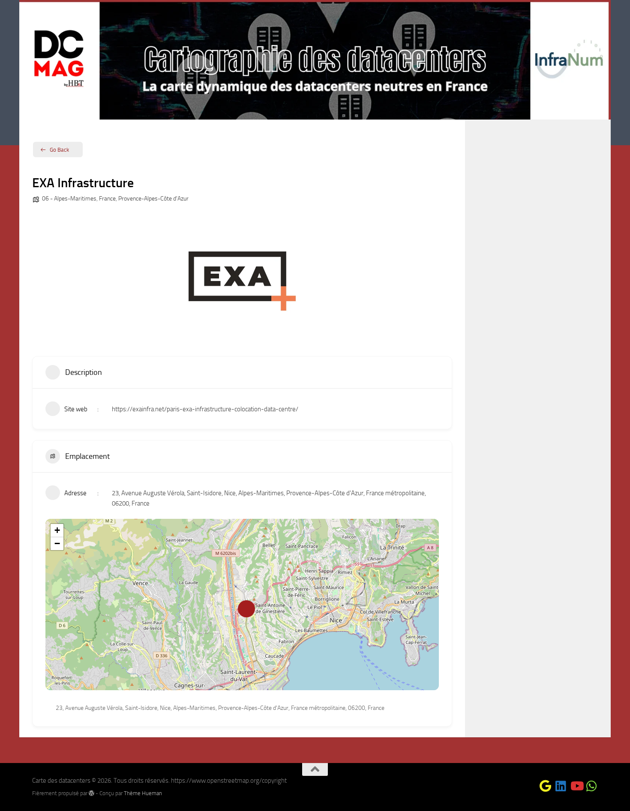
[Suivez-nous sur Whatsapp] (592, 786)
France (107, 198)
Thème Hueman (143, 793)
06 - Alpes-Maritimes (69, 198)
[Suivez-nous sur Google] (546, 786)
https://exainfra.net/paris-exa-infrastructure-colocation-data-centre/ (205, 409)
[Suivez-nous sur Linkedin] (561, 786)
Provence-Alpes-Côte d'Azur (153, 198)
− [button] (57, 543)
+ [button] (57, 530)
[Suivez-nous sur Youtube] (576, 786)
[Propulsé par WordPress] (91, 793)
